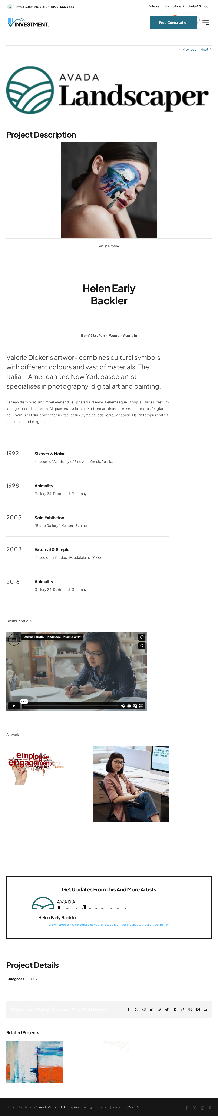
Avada (78, 1107)
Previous (189, 49)
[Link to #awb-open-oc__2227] (205, 22)
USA (34, 979)
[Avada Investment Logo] (28, 20)
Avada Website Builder (54, 1107)
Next (204, 49)
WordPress (135, 1107)
